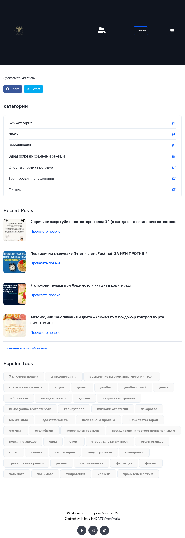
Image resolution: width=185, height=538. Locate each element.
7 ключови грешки (23, 376)
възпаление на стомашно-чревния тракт (121, 376)
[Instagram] (93, 530)
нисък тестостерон (143, 420)
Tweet (35, 89)
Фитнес (15, 189)
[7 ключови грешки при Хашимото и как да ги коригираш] (14, 294)
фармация (124, 463)
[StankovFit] (19, 31)
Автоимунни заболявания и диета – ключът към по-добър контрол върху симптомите (97, 320)
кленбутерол (74, 409)
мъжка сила (18, 420)
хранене (104, 474)
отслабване (44, 431)
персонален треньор (82, 431)
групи (59, 387)
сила (53, 441)
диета (163, 387)
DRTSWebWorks (107, 519)
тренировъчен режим (26, 463)
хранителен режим (138, 474)
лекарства (149, 409)
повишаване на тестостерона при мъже (143, 431)
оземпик (15, 431)
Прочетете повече (45, 231)
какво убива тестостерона (30, 409)
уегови (61, 463)
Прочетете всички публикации (25, 348)
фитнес (151, 463)
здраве (84, 398)
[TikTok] (104, 530)
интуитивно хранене (119, 398)
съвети (36, 452)
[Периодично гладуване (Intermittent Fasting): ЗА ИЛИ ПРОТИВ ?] (14, 262)
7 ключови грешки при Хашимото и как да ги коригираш (80, 285)
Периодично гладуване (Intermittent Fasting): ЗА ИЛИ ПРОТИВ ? (88, 253)
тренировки (134, 452)
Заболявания (20, 145)
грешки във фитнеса (25, 387)
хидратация (75, 474)
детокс (82, 387)
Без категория (20, 123)
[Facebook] (81, 530)
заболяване (18, 398)
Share (15, 89)
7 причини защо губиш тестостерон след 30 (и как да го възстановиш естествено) (104, 221)
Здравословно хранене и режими (37, 156)
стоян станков (152, 441)
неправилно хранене (98, 420)
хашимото (45, 474)
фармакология (91, 463)
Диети (13, 134)
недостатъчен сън (55, 420)
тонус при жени (100, 452)
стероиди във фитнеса (109, 441)
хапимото (17, 474)
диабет (105, 387)
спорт (74, 441)
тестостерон (65, 452)
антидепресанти (64, 376)
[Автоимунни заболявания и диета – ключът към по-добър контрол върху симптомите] (14, 325)
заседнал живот (53, 398)
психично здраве (23, 441)
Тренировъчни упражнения (31, 178)
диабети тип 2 (135, 387)
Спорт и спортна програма (31, 167)
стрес (13, 452)
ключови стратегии (112, 409)
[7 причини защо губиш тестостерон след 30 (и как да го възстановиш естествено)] (14, 230)
